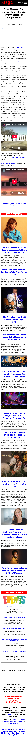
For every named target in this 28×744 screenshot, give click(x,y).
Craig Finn (19, 48)
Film (19, 729)
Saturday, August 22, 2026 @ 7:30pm (14, 609)
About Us (22, 731)
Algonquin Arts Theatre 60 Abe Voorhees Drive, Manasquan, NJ (14, 622)
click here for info (11, 672)
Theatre (5, 731)
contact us (10, 714)
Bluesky (19, 721)
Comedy (8, 729)
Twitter (21, 720)
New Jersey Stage (17, 21)
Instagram (5, 721)
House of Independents (8, 163)
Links (13, 733)
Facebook (15, 720)
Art (3, 729)
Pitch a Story (5, 733)
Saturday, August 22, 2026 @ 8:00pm (14, 620)
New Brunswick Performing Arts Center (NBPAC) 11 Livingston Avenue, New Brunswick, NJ (14, 633)
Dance (14, 729)
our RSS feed (14, 723)
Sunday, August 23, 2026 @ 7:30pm (14, 644)
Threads (13, 721)
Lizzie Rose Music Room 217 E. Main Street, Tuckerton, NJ (14, 612)
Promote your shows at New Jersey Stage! (14, 204)
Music (24, 729)
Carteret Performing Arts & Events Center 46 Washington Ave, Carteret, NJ (14, 646)
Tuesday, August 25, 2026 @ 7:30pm (14, 656)
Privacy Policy (14, 735)
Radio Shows (20, 733)
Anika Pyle (17, 61)
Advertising (13, 731)
